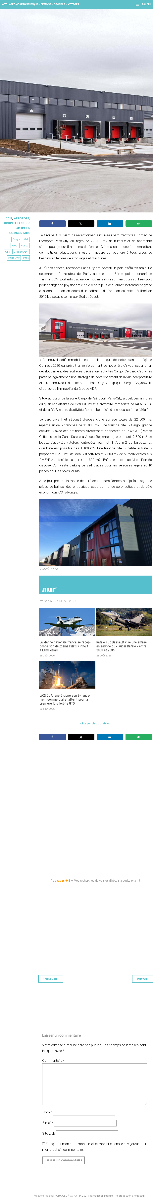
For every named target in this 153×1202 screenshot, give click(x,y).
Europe (8, 223)
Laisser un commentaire (19, 230)
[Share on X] (81, 223)
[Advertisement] (96, 780)
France (20, 223)
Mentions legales (43, 1196)
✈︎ (29, 223)
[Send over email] (139, 223)
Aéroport (21, 218)
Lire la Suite (18, 103)
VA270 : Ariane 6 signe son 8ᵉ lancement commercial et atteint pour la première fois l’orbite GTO (65, 699)
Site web (48, 1133)
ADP (25, 239)
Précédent (51, 978)
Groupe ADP (21, 252)
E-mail (47, 1123)
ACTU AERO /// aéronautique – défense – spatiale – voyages (40, 4)
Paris (25, 258)
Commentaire (53, 1060)
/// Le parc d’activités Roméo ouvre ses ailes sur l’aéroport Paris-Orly (68, 73)
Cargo (16, 239)
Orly (7, 252)
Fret (14, 245)
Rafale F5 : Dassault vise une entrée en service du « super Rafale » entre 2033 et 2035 (121, 646)
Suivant (142, 978)
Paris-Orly (14, 258)
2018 (9, 218)
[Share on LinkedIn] (110, 223)
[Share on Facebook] (52, 223)
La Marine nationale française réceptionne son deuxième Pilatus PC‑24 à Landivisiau (65, 646)
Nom (47, 1112)
